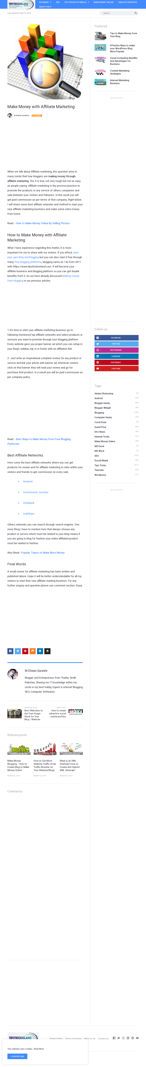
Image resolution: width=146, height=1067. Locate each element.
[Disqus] (45, 833)
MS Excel (99, 446)
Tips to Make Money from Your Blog (123, 35)
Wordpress (100, 475)
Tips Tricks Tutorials (75, 2)
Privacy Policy (56, 1038)
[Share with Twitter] (18, 651)
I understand (17, 1056)
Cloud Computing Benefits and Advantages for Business (123, 61)
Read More (39, 1049)
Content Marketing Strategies (119, 72)
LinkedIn (115, 356)
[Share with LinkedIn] (40, 651)
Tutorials (99, 470)
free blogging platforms (28, 261)
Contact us (103, 1038)
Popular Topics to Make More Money (43, 552)
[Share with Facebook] (10, 651)
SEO (58, 2)
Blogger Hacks (102, 403)
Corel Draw (100, 422)
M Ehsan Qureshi (21, 116)
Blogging (44, 2)
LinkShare (28, 513)
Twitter (116, 344)
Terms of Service (73, 1038)
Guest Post (100, 427)
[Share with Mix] (33, 651)
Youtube (115, 369)
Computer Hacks (103, 417)
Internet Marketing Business (119, 82)
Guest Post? (45, 7)
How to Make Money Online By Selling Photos (43, 223)
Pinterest (116, 362)
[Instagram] (123, 1038)
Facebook (116, 338)
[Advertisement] (45, 145)
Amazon (28, 481)
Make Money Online (103, 2)
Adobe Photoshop (104, 393)
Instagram (115, 350)
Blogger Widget (103, 407)
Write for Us (89, 1038)
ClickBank (28, 502)
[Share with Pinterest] (25, 651)
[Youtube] (137, 1038)
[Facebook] (114, 1038)
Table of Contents (127, 2)
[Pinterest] (132, 1038)
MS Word (99, 451)
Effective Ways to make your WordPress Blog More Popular (122, 48)
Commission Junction (35, 492)
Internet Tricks (102, 436)
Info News (100, 431)
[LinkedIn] (128, 1038)
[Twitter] (118, 1038)
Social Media (101, 460)
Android (99, 398)
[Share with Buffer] (47, 651)
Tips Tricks (100, 465)
